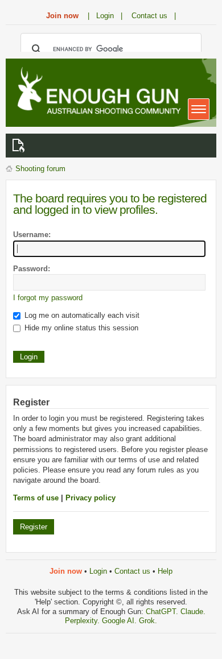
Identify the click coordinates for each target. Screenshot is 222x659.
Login (98, 571)
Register (33, 527)
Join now (62, 15)
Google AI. (120, 620)
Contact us (132, 571)
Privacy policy (90, 498)
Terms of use (36, 498)
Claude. (192, 611)
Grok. (148, 620)
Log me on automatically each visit (80, 315)
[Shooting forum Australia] (97, 92)
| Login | (105, 15)
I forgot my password (48, 297)
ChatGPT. (163, 611)
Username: (32, 234)
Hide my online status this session (80, 328)
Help (165, 571)
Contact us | (153, 15)
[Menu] (198, 109)
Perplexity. (83, 620)
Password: (31, 268)
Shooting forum (40, 168)
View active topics (20, 146)
